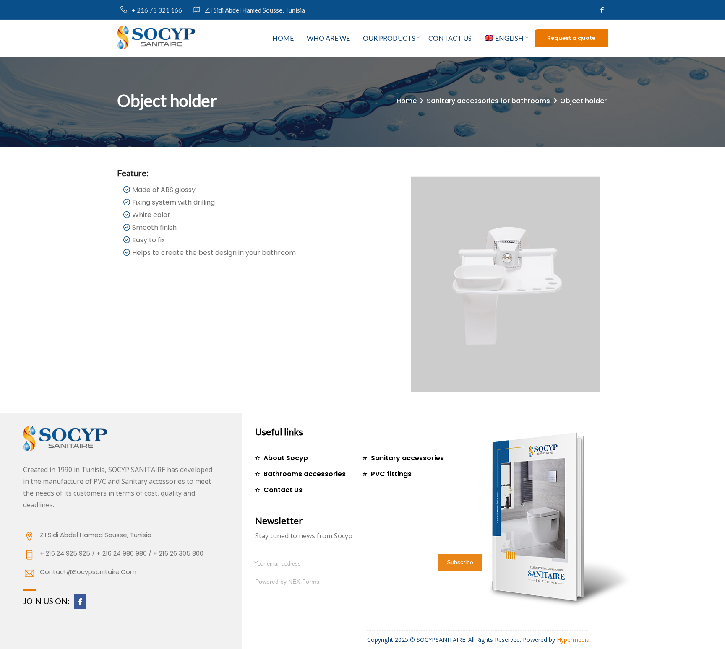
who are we (328, 38)
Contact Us (283, 490)
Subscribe (460, 562)
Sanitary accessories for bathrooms (488, 101)
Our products (389, 38)
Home (283, 38)
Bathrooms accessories (304, 474)
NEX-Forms (303, 581)
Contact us (450, 38)
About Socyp (285, 458)
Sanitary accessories (407, 458)
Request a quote (571, 38)
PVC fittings (391, 474)
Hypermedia (573, 640)
